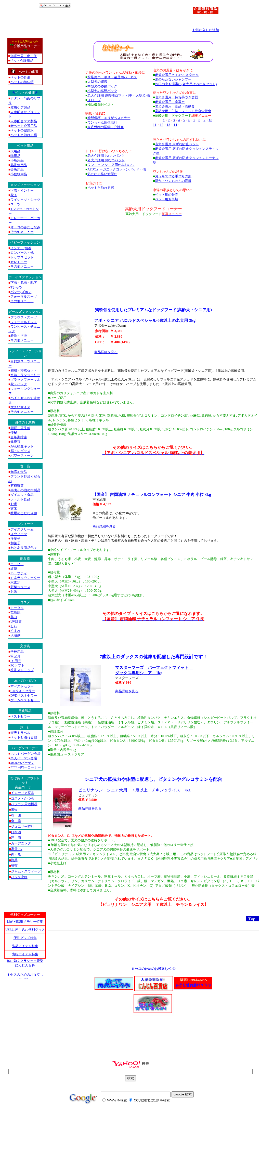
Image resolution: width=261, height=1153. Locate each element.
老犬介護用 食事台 (170, 102)
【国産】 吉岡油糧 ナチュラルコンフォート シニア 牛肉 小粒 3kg (152, 494)
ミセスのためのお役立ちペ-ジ (154, 969)
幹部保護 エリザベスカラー (108, 118)
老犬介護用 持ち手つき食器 (176, 97)
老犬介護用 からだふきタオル (177, 75)
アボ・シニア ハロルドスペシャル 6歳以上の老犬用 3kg (144, 320)
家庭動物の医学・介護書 (105, 127)
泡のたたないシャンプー (173, 79)
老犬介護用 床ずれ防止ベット (177, 144)
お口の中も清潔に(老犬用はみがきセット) (186, 84)
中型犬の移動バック (102, 86)
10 (210, 120)
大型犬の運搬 (97, 82)
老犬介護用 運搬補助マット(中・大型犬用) (118, 95)
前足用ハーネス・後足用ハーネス (112, 77)
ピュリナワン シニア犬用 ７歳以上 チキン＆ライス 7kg (134, 790)
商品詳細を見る (106, 352)
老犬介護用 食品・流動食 (175, 106)
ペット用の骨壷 (166, 194)
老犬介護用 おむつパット (106, 160)
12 (161, 125)
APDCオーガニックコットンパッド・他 (116, 169)
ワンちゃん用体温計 (102, 122)
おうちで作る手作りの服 (173, 176)
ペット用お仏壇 (166, 199)
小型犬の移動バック (102, 91)
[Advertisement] (153, 252)
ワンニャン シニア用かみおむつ (111, 165)
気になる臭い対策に (102, 174)
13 (168, 125)
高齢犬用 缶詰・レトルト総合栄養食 (183, 111)
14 (175, 125)
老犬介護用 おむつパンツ (106, 155)
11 (154, 125)
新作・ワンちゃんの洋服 (173, 181)
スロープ (94, 100)
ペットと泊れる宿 (100, 188)
